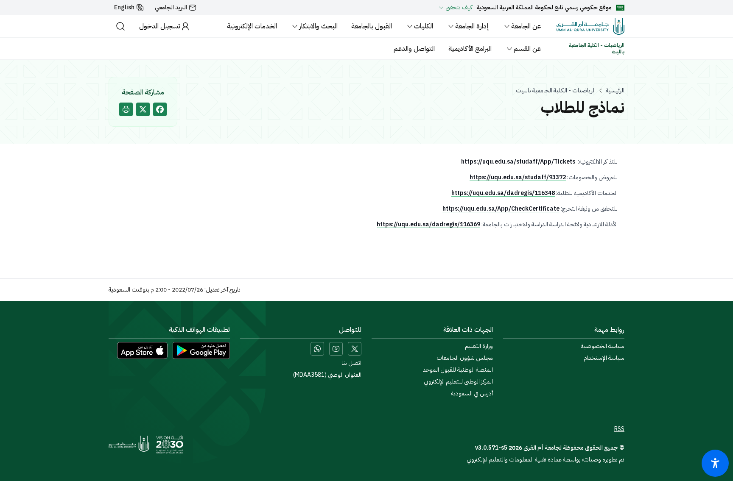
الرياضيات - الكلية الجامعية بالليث (556, 90)
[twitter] (143, 109)
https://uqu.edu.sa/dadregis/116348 (503, 193)
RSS (619, 429)
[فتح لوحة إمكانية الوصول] (715, 463)
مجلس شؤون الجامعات (464, 358)
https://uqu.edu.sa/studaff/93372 (518, 177)
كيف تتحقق (458, 7)
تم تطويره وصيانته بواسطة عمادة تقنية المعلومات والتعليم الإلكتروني (545, 459)
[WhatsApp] (317, 349)
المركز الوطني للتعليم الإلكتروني (458, 382)
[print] (126, 109)
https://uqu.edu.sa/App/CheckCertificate (501, 208)
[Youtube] (336, 349)
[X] (354, 349)
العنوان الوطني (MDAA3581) (327, 375)
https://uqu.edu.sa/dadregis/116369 (428, 224)
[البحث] (120, 26)
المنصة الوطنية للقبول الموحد (458, 370)
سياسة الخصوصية (602, 346)
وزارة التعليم (479, 346)
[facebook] (160, 109)
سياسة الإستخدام (604, 358)
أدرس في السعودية (472, 393)
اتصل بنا (351, 363)
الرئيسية (615, 90)
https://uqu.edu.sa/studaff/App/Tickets (518, 161)
